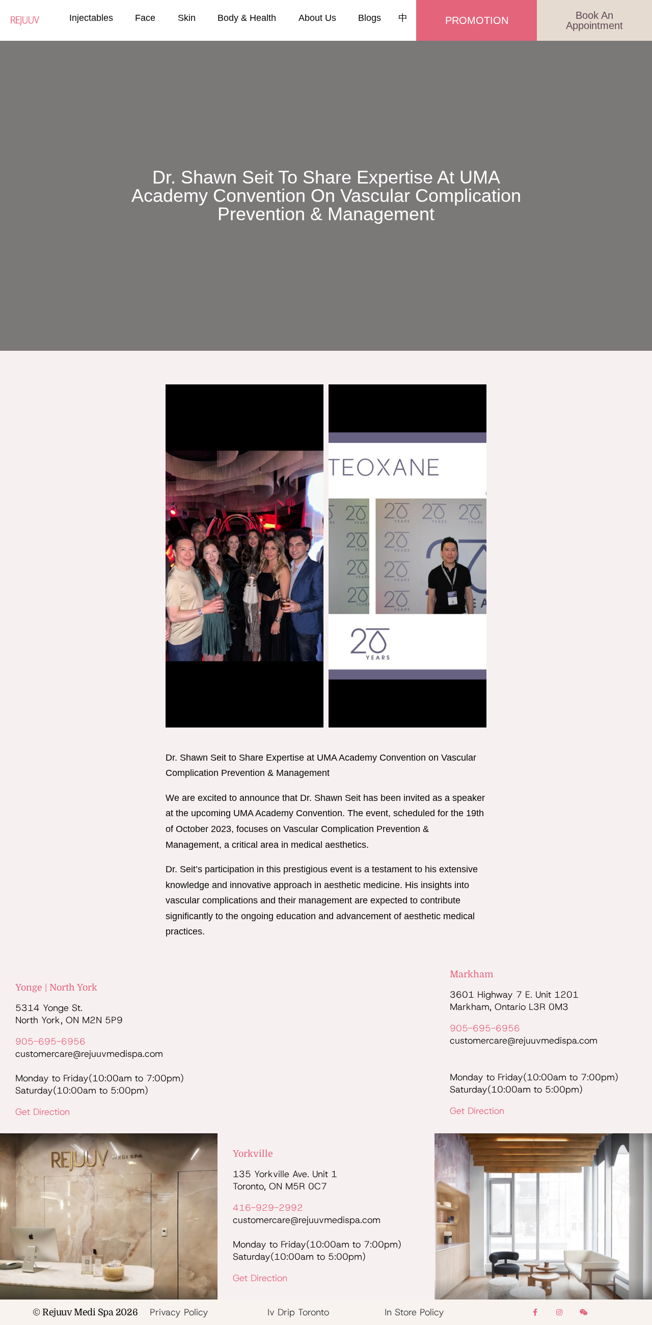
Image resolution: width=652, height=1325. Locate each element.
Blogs (369, 18)
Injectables (91, 18)
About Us (317, 18)
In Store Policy (414, 1312)
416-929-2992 (268, 1208)
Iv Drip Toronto (298, 1312)
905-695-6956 (50, 1041)
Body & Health (247, 18)
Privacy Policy (179, 1312)
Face (145, 18)
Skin (187, 18)
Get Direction (42, 1112)
